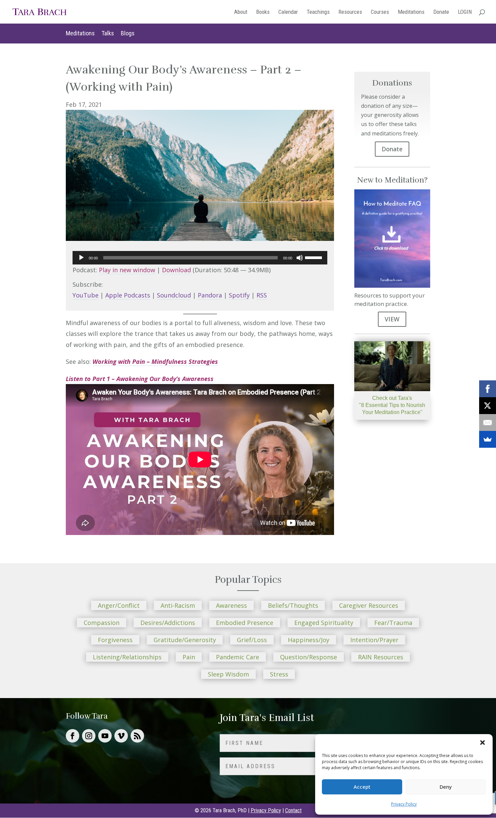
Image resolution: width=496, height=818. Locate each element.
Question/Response (308, 657)
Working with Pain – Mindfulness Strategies (155, 361)
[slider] (314, 257)
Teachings (318, 12)
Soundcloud (174, 295)
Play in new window (127, 270)
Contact (293, 810)
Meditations (411, 12)
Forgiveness (115, 640)
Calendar (288, 12)
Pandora (210, 295)
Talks (108, 33)
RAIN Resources (380, 657)
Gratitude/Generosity (185, 640)
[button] (482, 742)
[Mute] (299, 257)
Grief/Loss (252, 640)
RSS (261, 295)
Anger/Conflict (119, 605)
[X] (487, 405)
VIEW (392, 319)
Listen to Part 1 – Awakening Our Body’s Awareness (140, 379)
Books (263, 12)
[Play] (81, 257)
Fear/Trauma (393, 623)
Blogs (128, 33)
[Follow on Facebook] (72, 736)
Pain (189, 657)
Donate (441, 12)
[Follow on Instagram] (88, 736)
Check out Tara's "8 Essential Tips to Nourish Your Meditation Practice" (392, 405)
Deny (446, 786)
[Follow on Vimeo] (121, 736)
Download (176, 270)
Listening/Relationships (127, 657)
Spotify (239, 295)
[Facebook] (487, 388)
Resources (350, 12)
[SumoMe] (487, 439)
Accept (362, 786)
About (240, 12)
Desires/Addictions (167, 623)
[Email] (487, 422)
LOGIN (465, 12)
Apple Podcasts (127, 295)
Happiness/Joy (308, 640)
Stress (279, 674)
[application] (200, 257)
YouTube (86, 295)
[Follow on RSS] (137, 736)
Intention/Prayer (374, 640)
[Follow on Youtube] (105, 736)
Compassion (101, 623)
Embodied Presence (244, 623)
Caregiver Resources (368, 605)
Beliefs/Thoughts (293, 605)
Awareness (231, 605)
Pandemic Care (237, 657)
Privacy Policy (404, 804)
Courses (380, 12)
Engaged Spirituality (323, 623)
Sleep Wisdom (228, 674)
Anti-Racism (178, 605)
